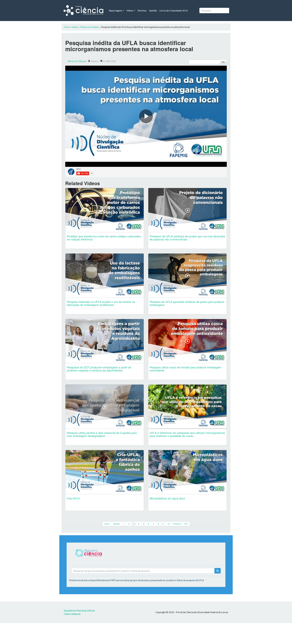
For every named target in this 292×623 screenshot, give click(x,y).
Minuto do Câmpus (77, 61)
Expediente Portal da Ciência (79, 610)
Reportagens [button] (115, 10)
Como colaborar (72, 613)
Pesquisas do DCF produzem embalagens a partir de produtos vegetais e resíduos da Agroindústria (99, 368)
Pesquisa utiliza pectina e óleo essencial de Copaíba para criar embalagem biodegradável (102, 434)
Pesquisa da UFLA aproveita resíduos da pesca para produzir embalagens (187, 303)
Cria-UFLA (73, 498)
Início (106, 523)
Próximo (177, 523)
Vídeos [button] (129, 10)
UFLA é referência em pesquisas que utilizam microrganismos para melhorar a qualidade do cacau (187, 434)
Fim (186, 523)
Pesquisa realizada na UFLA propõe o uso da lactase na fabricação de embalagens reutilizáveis (101, 303)
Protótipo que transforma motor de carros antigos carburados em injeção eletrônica (104, 237)
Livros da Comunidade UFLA (173, 10)
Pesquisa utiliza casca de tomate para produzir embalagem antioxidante (185, 368)
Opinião (153, 10)
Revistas (142, 10)
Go (223, 61)
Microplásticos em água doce (167, 498)
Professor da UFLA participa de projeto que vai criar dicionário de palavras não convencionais (187, 237)
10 (168, 523)
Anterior (116, 523)
